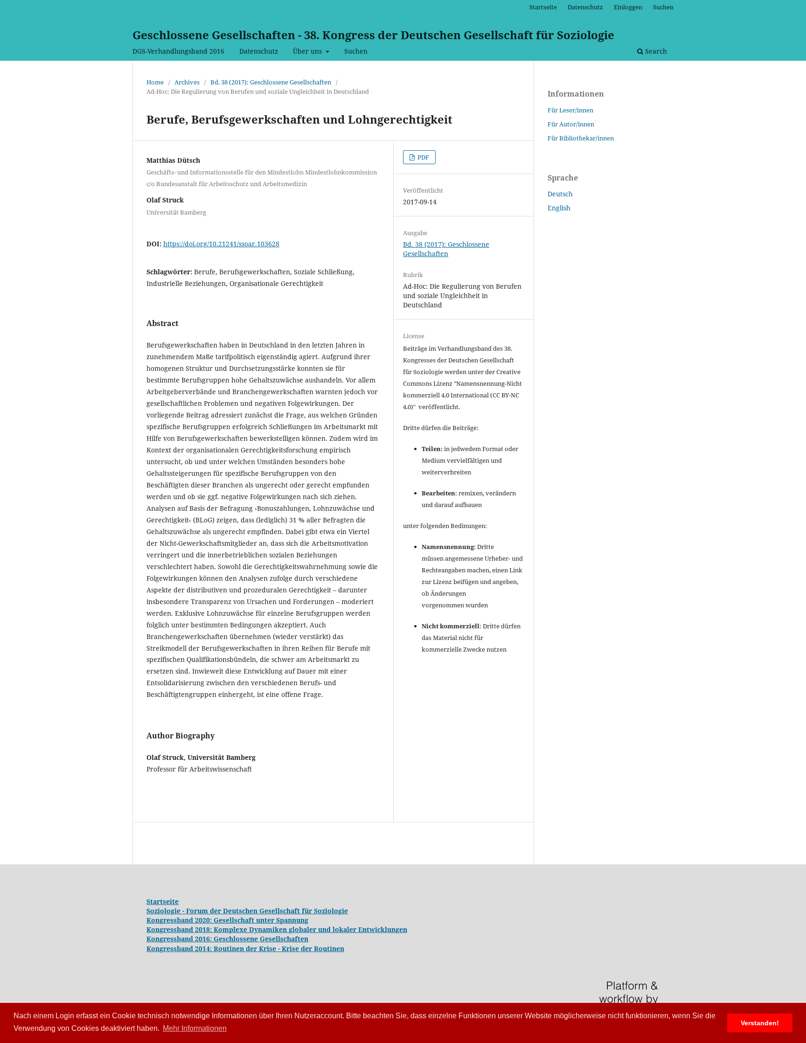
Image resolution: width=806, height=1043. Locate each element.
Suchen (356, 51)
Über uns (308, 51)
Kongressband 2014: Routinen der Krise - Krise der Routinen (245, 948)
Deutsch (560, 193)
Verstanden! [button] (760, 1023)
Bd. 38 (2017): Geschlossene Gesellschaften (270, 82)
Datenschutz (258, 51)
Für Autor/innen (571, 124)
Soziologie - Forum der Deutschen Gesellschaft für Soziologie (247, 910)
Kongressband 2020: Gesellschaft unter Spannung (227, 920)
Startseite (543, 7)
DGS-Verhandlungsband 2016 (178, 51)
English (559, 207)
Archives (187, 82)
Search (655, 51)
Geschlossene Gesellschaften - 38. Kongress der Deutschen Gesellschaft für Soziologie (373, 34)
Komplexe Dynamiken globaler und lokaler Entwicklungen (310, 929)
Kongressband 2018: (180, 929)
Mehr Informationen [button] (195, 1028)
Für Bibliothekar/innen (581, 138)
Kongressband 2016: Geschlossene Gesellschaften (227, 938)
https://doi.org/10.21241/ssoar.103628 (221, 243)
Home (155, 82)
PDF (422, 157)
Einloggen (628, 7)
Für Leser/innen (570, 110)
